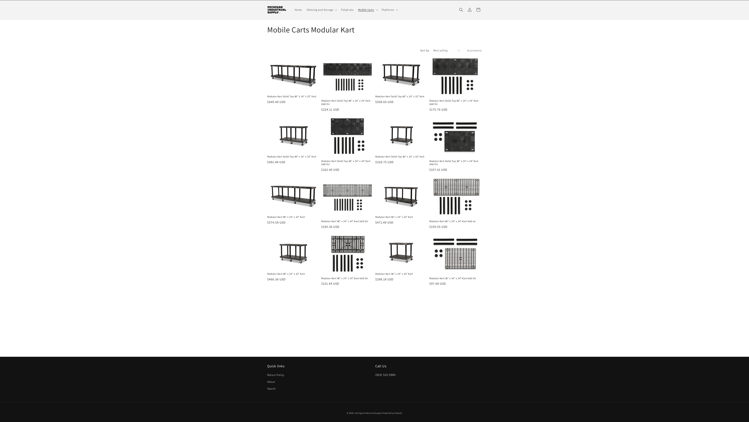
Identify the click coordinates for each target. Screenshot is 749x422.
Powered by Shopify (392, 413)
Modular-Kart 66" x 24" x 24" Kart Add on (452, 221)
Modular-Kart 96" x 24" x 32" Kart (286, 217)
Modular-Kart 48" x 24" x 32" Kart (286, 273)
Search (271, 388)
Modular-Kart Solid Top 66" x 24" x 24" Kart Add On (453, 102)
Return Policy (275, 375)
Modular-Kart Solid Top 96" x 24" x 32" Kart (291, 96)
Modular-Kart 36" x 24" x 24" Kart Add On (452, 278)
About (271, 382)
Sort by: (425, 50)
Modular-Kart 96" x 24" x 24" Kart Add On (344, 221)
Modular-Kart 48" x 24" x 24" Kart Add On (344, 278)
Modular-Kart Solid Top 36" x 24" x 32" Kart (399, 156)
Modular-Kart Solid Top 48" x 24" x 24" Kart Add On (345, 163)
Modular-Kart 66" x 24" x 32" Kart (394, 217)
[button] (321, 10)
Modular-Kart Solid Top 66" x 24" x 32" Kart (399, 96)
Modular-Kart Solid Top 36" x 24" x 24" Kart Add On (453, 163)
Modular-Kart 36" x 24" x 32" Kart (394, 273)
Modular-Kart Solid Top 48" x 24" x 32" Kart (291, 156)
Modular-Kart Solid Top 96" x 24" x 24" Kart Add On (345, 102)
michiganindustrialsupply (368, 413)
